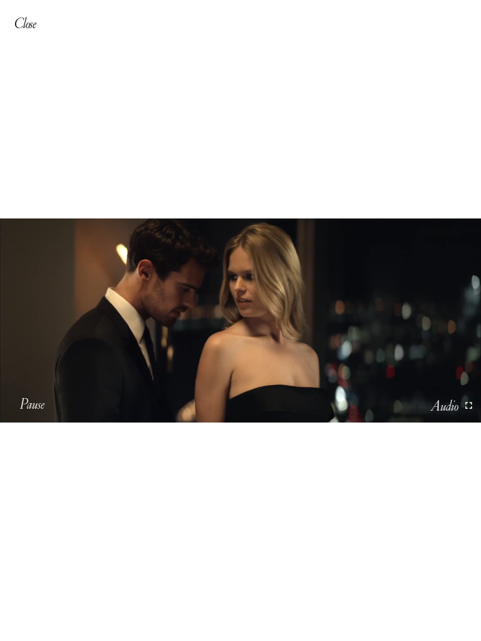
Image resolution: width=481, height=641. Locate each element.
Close (25, 23)
